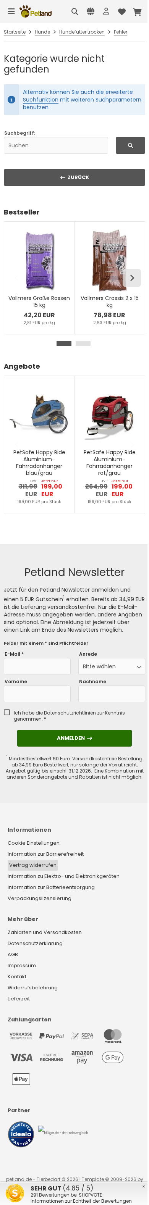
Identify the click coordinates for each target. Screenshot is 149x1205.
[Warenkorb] (137, 11)
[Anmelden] (106, 11)
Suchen (130, 145)
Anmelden (74, 738)
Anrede (88, 654)
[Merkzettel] (122, 11)
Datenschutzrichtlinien (70, 713)
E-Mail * (14, 654)
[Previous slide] (17, 278)
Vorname (16, 682)
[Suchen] (75, 11)
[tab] (64, 343)
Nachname (92, 682)
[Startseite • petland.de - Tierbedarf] (35, 11)
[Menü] (11, 11)
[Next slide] (132, 278)
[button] (111, 666)
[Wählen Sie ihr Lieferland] (90, 11)
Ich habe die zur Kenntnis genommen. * (69, 716)
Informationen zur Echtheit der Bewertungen (81, 1201)
